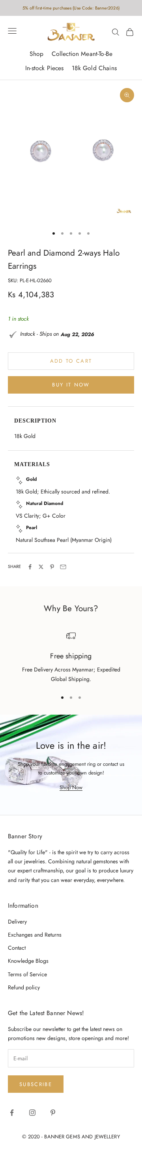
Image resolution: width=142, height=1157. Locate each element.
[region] (71, 657)
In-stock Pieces (44, 68)
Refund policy (24, 987)
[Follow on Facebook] (12, 1113)
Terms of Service (27, 974)
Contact (17, 948)
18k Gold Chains (94, 68)
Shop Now (71, 787)
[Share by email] (63, 567)
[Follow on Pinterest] (53, 1113)
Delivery (17, 922)
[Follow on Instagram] (32, 1113)
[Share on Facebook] (30, 567)
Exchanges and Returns (35, 935)
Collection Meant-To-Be (82, 53)
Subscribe (35, 1084)
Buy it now (71, 384)
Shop (37, 53)
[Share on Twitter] (41, 567)
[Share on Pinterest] (52, 567)
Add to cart (71, 361)
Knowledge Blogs (28, 961)
